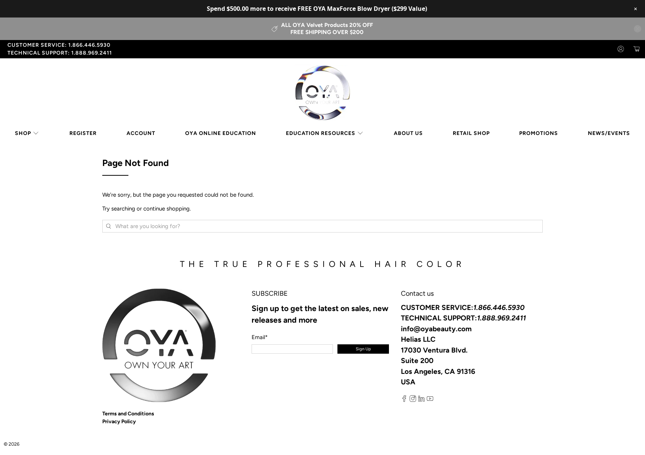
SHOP (23, 133)
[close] (637, 29)
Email (260, 337)
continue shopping (166, 208)
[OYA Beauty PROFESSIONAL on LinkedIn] (421, 400)
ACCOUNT (141, 133)
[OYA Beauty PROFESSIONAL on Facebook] (404, 400)
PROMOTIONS (538, 133)
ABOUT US (408, 133)
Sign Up (363, 348)
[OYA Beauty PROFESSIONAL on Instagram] (412, 400)
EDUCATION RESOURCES (320, 133)
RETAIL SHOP (471, 133)
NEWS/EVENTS (609, 133)
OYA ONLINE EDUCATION (220, 133)
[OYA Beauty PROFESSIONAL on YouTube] (430, 400)
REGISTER (83, 133)
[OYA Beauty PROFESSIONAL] (322, 93)
